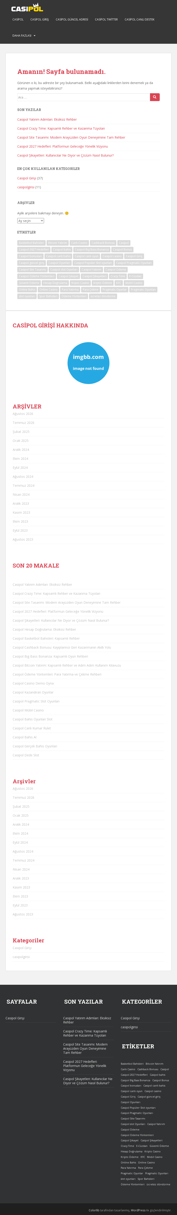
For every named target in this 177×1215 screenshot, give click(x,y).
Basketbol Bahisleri (31, 243)
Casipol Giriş (39, 19)
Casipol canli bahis (58, 256)
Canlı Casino (79, 243)
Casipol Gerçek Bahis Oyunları (35, 746)
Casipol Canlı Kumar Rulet (32, 728)
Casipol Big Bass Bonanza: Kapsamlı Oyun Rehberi (50, 656)
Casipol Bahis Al (24, 737)
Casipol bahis (62, 249)
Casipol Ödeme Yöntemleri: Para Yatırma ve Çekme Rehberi (57, 674)
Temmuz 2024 (23, 485)
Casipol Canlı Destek (139, 19)
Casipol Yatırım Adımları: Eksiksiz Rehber (47, 119)
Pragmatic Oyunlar (115, 289)
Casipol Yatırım (91, 269)
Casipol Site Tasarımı (32, 269)
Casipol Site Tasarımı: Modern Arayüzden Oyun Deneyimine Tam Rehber (71, 137)
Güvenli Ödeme (29, 283)
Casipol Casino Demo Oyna (33, 683)
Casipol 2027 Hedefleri (34, 249)
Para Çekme (90, 289)
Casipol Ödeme (116, 269)
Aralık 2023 (21, 503)
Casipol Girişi (26, 178)
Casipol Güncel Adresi (72, 19)
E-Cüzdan (135, 276)
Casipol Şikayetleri (94, 276)
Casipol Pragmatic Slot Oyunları (36, 701)
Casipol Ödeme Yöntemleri (36, 276)
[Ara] (155, 97)
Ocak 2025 (21, 440)
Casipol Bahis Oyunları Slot (33, 719)
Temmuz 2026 (23, 422)
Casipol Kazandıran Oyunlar (33, 692)
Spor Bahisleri (48, 296)
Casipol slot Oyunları (63, 269)
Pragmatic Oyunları (143, 289)
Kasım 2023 (21, 512)
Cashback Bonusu (103, 243)
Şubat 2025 (21, 431)
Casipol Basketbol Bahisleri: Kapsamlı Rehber (46, 638)
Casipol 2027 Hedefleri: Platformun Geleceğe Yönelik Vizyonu (62, 146)
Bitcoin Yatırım (57, 243)
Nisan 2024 (21, 494)
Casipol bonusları (30, 256)
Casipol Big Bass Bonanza (92, 249)
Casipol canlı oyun (86, 256)
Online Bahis (27, 289)
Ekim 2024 (20, 458)
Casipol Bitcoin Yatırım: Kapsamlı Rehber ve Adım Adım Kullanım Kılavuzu (67, 665)
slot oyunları (27, 296)
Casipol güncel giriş (31, 263)
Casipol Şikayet (68, 276)
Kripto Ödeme (102, 283)
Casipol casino (112, 256)
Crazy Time (118, 276)
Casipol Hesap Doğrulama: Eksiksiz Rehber (44, 629)
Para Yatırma (70, 289)
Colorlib (94, 1210)
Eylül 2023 (20, 530)
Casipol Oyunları (59, 263)
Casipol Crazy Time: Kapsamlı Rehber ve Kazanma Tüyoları (61, 128)
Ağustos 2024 (23, 476)
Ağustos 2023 (23, 539)
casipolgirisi (25, 187)
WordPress (138, 1210)
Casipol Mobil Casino (28, 710)
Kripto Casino (80, 283)
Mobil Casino (133, 283)
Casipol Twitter (106, 19)
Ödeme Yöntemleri (74, 296)
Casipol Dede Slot (26, 755)
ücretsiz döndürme (103, 296)
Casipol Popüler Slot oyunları (93, 263)
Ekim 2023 (20, 521)
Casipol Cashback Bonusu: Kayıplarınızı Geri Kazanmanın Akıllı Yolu (62, 647)
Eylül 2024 (20, 467)
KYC (118, 283)
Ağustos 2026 (23, 413)
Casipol (18, 19)
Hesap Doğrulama (55, 283)
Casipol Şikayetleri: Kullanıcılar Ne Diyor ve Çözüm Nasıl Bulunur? (65, 155)
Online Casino (48, 289)
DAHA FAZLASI (21, 36)
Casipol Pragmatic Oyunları (134, 263)
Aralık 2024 (21, 449)
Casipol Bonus (122, 249)
